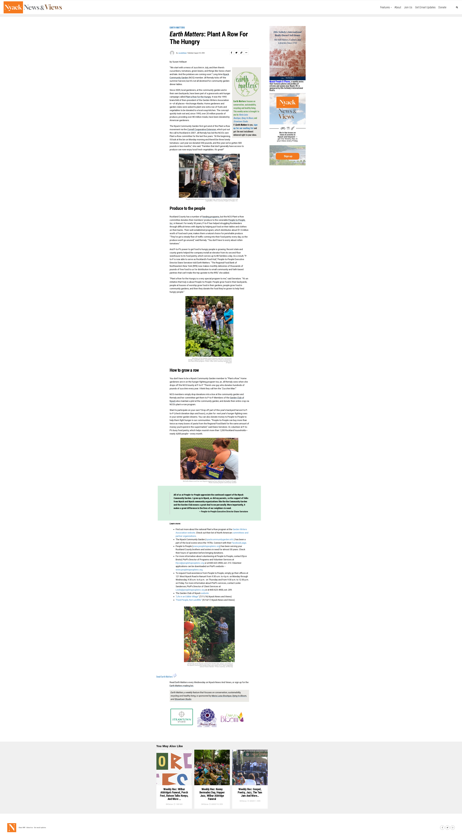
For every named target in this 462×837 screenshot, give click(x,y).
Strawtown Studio (183, 699)
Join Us (408, 7)
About (398, 7)
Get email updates (425, 7)
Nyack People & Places (280, 81)
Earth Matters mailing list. (182, 685)
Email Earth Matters (164, 676)
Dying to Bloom (239, 696)
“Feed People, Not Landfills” (189, 600)
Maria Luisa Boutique (221, 696)
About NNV (22, 827)
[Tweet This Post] (236, 52)
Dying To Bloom (247, 117)
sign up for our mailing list (245, 126)
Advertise (29, 827)
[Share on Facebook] (231, 52)
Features (385, 7)
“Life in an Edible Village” (187, 596)
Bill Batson (169, 804)
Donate (442, 7)
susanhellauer (182, 53)
